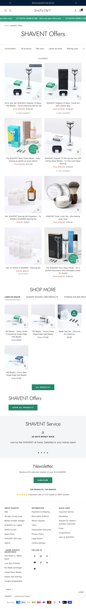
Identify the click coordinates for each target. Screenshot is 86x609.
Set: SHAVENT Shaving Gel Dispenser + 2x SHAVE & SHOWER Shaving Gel (23, 217)
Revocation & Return (40, 516)
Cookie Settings (38, 543)
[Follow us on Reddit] (35, 569)
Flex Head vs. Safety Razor (13, 557)
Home (6, 26)
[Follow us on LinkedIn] (47, 562)
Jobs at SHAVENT (66, 537)
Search (7, 543)
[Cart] (80, 11)
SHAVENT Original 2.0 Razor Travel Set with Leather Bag (63, 104)
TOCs (34, 525)
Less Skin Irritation (12, 563)
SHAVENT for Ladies (13, 525)
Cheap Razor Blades (13, 572)
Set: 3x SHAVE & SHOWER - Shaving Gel (23, 268)
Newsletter (63, 516)
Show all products (23, 407)
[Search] (10, 11)
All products (26, 48)
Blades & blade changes (14, 521)
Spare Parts (9, 534)
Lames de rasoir (55, 48)
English (8, 589)
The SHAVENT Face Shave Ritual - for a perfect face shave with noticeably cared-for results (63, 270)
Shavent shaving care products (42, 297)
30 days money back (13, 516)
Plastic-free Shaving (13, 577)
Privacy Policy (38, 534)
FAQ (6, 512)
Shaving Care (72, 48)
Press (61, 528)
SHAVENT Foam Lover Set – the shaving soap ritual (63, 217)
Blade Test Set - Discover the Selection (69, 332)
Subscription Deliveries (41, 529)
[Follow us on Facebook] (35, 556)
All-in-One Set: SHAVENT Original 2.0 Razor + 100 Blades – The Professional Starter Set (23, 104)
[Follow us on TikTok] (41, 562)
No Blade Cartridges (13, 568)
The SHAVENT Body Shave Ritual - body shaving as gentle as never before (23, 159)
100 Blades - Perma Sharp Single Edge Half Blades (43, 332)
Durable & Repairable (13, 581)
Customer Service (66, 512)
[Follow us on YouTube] (35, 562)
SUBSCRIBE (43, 480)
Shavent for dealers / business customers (68, 522)
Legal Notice (37, 538)
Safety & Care (10, 529)
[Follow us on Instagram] (41, 556)
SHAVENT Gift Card (12, 538)
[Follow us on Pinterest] (47, 556)
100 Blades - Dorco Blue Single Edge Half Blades (16, 373)
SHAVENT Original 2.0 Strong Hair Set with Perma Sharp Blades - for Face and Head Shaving (63, 161)
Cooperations (64, 533)
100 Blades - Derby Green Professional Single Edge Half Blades (16, 334)
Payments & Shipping (41, 512)
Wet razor (40, 48)
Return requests (38, 521)
